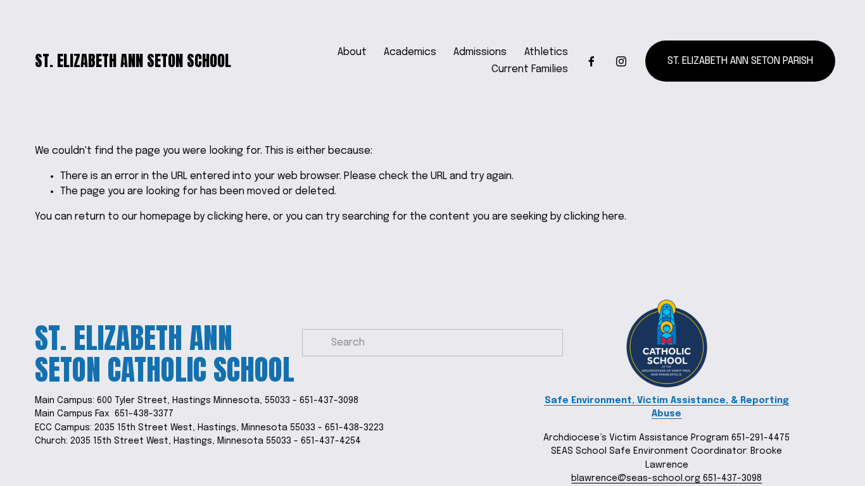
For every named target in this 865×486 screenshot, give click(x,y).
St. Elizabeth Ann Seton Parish (740, 61)
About (352, 52)
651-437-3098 (732, 478)
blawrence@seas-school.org (637, 478)
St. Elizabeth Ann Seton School (133, 60)
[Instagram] (621, 61)
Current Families (529, 69)
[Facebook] (591, 61)
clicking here (237, 216)
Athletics (546, 52)
